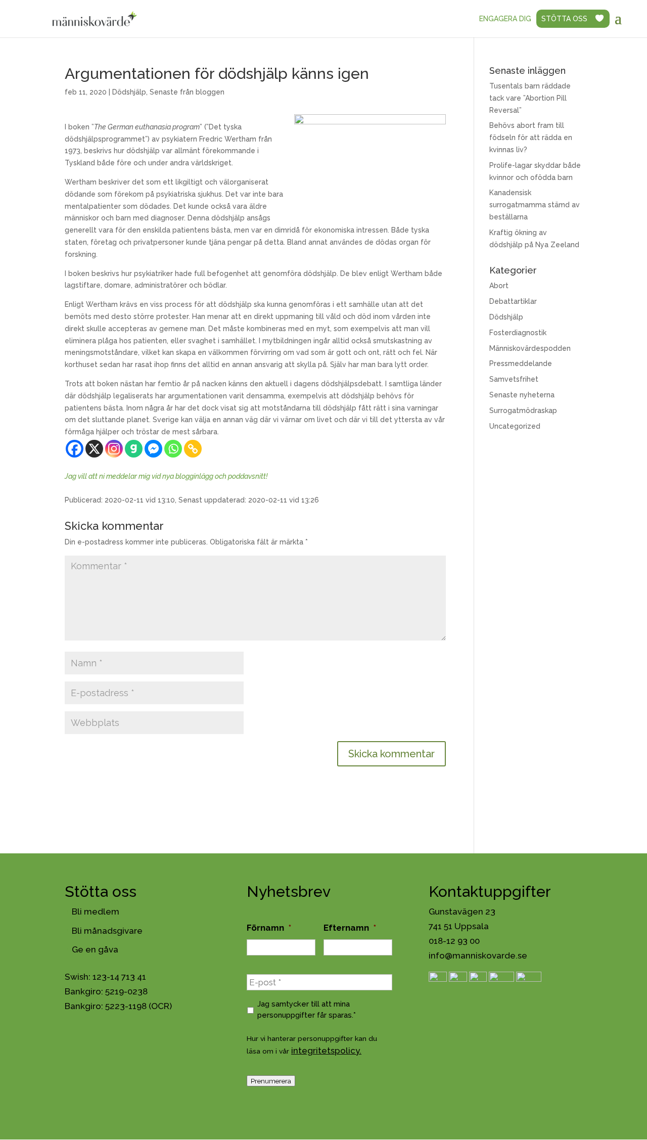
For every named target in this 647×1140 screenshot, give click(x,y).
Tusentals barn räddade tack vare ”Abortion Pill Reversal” (530, 98)
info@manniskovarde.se (478, 955)
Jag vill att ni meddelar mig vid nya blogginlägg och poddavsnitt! (166, 476)
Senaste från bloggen (187, 92)
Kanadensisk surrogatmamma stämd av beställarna (534, 205)
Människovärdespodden (530, 348)
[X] (94, 449)
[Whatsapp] (173, 449)
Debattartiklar (513, 301)
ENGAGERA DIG (505, 19)
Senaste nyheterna (521, 395)
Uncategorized (514, 426)
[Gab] (134, 449)
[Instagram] (114, 449)
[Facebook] (74, 449)
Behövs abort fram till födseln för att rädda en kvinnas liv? (530, 137)
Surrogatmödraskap (523, 410)
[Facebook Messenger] (153, 449)
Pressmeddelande (520, 363)
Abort (499, 286)
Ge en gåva (95, 949)
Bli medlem (95, 911)
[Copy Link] (193, 449)
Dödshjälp (129, 92)
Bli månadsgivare (107, 931)
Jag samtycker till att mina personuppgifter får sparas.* (306, 1009)
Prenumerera (271, 1081)
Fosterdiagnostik (517, 333)
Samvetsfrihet (513, 379)
